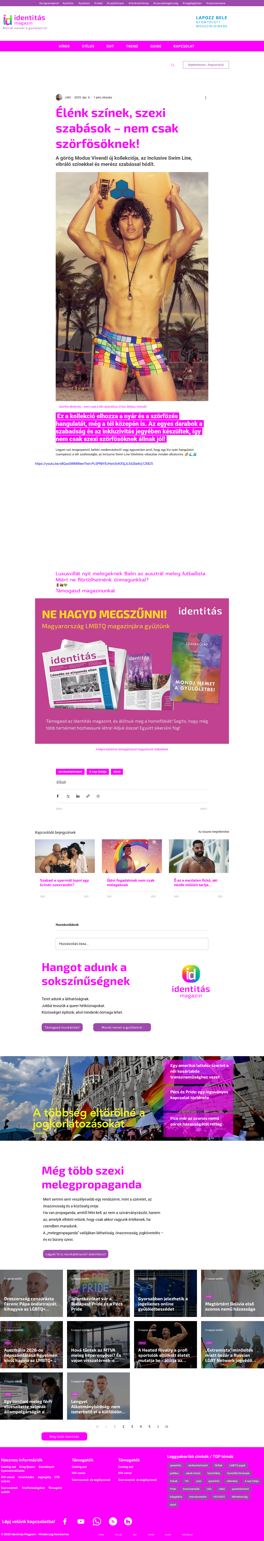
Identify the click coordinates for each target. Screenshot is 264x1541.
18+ (187, 1484)
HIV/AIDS (219, 1500)
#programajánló (50, 3)
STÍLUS (61, 782)
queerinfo (175, 1468)
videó (222, 1492)
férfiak (218, 1468)
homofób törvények (238, 1476)
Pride (173, 1492)
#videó (98, 3)
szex (198, 1484)
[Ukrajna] (120, 1134)
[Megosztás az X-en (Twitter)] (68, 796)
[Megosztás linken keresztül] (88, 796)
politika (174, 1476)
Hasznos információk (21, 1463)
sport (173, 1508)
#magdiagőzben (192, 3)
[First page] (97, 1430)
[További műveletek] (205, 97)
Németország (240, 1500)
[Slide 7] (113, 1134)
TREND (142, 1346)
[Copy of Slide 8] (154, 1134)
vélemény (232, 1484)
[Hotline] (117, 1134)
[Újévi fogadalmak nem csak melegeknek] (132, 856)
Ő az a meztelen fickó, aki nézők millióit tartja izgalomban (195, 882)
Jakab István (192, 1476)
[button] (173, 64)
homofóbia (213, 1476)
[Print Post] (98, 796)
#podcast (84, 3)
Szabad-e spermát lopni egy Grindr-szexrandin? (64, 882)
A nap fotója (97, 771)
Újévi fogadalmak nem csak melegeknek (130, 882)
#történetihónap (139, 3)
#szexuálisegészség (166, 3)
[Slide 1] (109, 1134)
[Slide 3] (139, 1134)
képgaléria (176, 1500)
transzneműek (191, 1492)
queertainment (240, 1492)
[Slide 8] (128, 1134)
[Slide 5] (150, 1134)
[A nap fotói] (132, 1134)
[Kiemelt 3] (135, 1134)
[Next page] (158, 1430)
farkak (174, 1484)
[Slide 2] (143, 1134)
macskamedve (197, 1500)
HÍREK (75, 1295)
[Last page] (166, 1430)
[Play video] (132, 515)
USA (209, 1492)
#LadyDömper (116, 3)
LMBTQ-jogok (237, 1468)
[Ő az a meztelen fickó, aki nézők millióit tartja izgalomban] (199, 856)
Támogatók (82, 1463)
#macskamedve (215, 3)
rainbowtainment (70, 771)
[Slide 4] (146, 1134)
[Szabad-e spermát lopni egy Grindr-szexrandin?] (65, 856)
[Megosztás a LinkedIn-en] (78, 796)
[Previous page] (106, 1430)
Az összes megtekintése (213, 831)
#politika (68, 3)
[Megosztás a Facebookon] (58, 796)
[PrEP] (124, 1134)
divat (116, 771)
